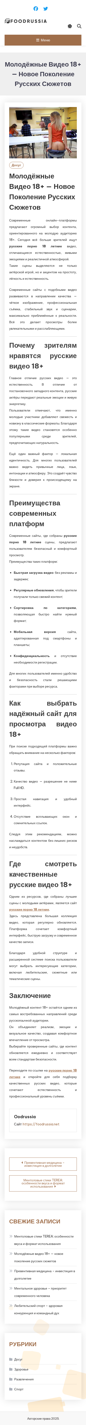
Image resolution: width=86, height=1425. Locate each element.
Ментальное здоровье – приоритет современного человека (40, 1292)
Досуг (16, 165)
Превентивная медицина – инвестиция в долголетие (44, 1164)
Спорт (18, 1389)
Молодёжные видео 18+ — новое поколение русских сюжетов (38, 1257)
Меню (45, 40)
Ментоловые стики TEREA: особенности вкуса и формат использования (43, 1183)
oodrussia (25, 1116)
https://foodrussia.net (40, 1124)
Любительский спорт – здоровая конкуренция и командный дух (38, 1309)
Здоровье (21, 1369)
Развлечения (24, 1379)
